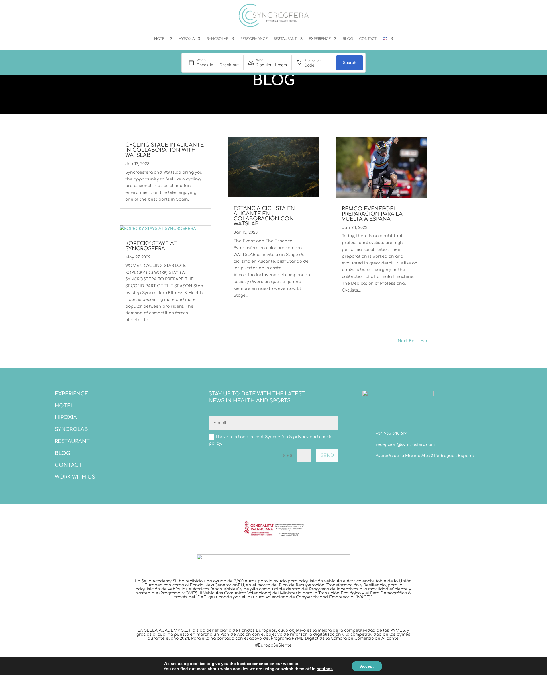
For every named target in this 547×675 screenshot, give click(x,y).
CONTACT (368, 39)
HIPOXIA (66, 417)
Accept (367, 666)
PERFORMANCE (254, 39)
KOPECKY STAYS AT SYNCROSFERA (151, 246)
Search (349, 62)
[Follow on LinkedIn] (401, 470)
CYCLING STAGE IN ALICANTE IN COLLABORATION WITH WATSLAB (164, 150)
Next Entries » (412, 341)
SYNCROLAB (217, 39)
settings (325, 668)
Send (327, 455)
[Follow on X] (378, 470)
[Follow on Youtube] (412, 470)
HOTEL (160, 39)
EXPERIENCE (320, 39)
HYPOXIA (187, 39)
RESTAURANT (285, 39)
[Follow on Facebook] (367, 470)
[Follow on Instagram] (389, 470)
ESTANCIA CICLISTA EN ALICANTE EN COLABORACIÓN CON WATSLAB (264, 216)
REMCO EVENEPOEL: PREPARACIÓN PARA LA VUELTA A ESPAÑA (372, 214)
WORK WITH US (75, 477)
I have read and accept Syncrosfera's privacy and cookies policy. (272, 440)
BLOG (348, 39)
